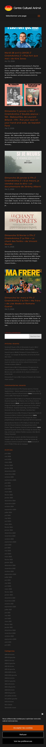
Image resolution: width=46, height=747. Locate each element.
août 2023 (8, 545)
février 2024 (9, 527)
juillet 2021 (8, 609)
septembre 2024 (10, 509)
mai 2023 (8, 550)
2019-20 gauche (10, 657)
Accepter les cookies (23, 728)
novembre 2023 (10, 536)
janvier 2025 (9, 498)
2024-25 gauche (10, 687)
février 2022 (9, 592)
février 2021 (8, 624)
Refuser (23, 734)
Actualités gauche (11, 699)
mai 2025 (8, 486)
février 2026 (9, 465)
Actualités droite (10, 696)
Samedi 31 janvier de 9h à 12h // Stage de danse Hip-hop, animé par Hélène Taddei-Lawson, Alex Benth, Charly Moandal (23, 432)
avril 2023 (8, 554)
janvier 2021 (9, 627)
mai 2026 (8, 456)
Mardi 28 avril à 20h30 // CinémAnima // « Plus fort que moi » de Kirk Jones (21, 56)
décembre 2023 (10, 533)
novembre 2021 (10, 601)
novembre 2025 (10, 474)
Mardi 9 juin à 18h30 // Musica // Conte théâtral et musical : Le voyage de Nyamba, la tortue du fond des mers (22, 354)
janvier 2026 (9, 468)
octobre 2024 (9, 506)
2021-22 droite (9, 666)
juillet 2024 (8, 512)
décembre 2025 (10, 471)
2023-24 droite (9, 678)
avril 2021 (8, 618)
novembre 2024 (10, 503)
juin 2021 (7, 612)
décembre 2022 (10, 565)
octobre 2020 (9, 636)
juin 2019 (7, 645)
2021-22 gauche (10, 669)
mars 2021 (8, 621)
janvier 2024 (9, 530)
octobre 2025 (9, 477)
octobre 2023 (9, 539)
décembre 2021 (10, 598)
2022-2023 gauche (11, 675)
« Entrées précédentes (12, 333)
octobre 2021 (9, 604)
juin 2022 (8, 580)
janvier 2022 (9, 595)
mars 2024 (8, 524)
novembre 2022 (10, 568)
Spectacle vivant (10, 707)
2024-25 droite (9, 684)
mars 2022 (8, 589)
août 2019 (8, 642)
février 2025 (9, 495)
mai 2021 (8, 615)
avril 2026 (8, 459)
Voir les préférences (23, 741)
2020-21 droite (9, 660)
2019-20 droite (9, 654)
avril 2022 (8, 586)
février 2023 (9, 559)
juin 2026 (8, 453)
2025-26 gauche (10, 693)
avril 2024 (8, 521)
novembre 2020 (10, 633)
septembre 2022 (10, 574)
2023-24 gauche (10, 681)
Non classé (8, 704)
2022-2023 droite (10, 672)
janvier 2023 (9, 562)
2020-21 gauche (10, 663)
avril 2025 (8, 489)
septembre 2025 (10, 480)
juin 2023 (8, 548)
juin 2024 (8, 515)
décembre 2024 (10, 500)
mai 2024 (8, 518)
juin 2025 (8, 483)
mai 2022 (8, 583)
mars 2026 (8, 462)
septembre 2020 (10, 639)
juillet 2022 (8, 577)
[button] (42, 714)
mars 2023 (8, 556)
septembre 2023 (10, 542)
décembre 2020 (10, 630)
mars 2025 (8, 492)
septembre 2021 (10, 606)
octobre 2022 (9, 571)
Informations (9, 701)
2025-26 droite (9, 690)
